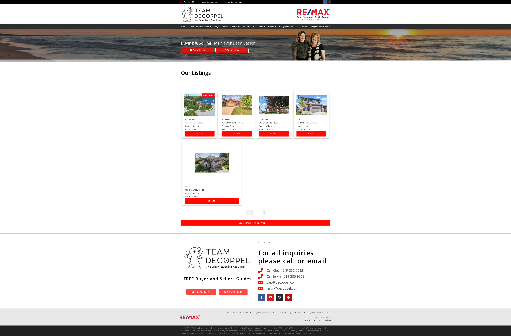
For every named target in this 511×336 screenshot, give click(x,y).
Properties (246, 26)
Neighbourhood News (320, 26)
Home (184, 26)
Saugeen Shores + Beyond (225, 26)
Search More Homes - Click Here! (255, 223)
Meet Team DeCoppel (199, 26)
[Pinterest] (288, 297)
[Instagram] (329, 2)
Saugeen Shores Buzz (288, 26)
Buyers (260, 26)
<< (247, 212)
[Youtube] (270, 297)
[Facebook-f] (325, 2)
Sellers (271, 26)
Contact (304, 26)
